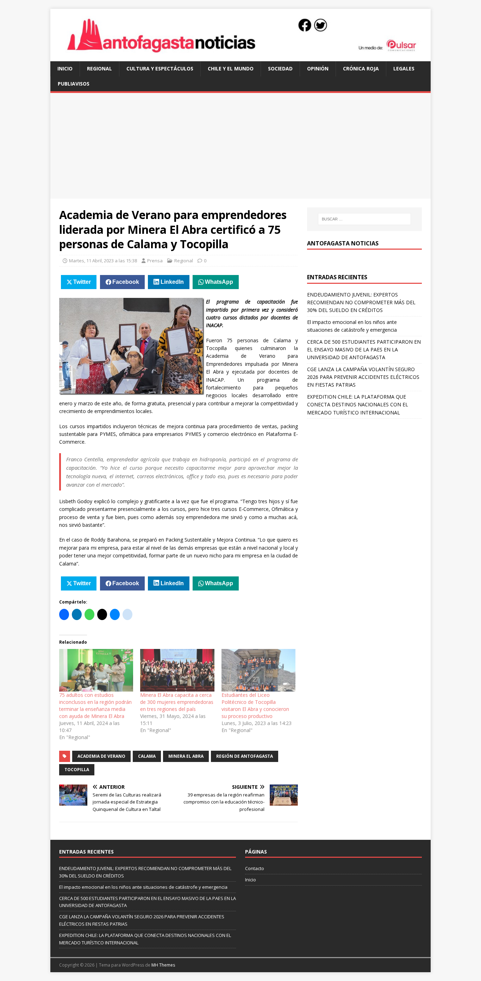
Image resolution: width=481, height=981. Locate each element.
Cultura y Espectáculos (159, 68)
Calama (147, 756)
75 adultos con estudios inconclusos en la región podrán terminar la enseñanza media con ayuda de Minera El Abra (95, 705)
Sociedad (280, 68)
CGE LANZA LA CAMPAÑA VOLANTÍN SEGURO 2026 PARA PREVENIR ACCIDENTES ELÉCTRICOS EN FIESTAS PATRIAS (363, 377)
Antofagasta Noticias (343, 243)
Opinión (318, 68)
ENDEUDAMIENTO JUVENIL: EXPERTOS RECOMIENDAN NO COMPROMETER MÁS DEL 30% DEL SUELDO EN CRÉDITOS (361, 302)
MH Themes (163, 965)
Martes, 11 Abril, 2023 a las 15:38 (103, 260)
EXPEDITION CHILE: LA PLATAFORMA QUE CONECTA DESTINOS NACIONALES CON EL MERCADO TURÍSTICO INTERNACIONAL (357, 404)
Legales (403, 68)
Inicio (65, 68)
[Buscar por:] (364, 219)
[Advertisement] (240, 145)
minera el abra (186, 756)
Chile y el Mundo (231, 68)
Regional (99, 68)
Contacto (254, 868)
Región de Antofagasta (244, 756)
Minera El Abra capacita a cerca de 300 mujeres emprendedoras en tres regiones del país (176, 702)
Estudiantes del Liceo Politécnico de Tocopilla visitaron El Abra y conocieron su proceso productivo (255, 705)
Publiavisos (73, 83)
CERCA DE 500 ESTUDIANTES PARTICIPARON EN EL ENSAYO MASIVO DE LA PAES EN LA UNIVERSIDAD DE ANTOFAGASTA (364, 349)
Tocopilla (76, 770)
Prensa (155, 260)
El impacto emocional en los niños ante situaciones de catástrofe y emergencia (143, 887)
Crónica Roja (361, 68)
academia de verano (101, 756)
